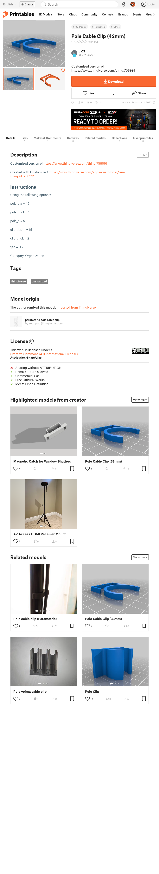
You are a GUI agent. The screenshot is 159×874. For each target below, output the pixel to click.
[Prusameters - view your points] (132, 4)
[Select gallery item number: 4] (47, 611)
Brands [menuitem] (123, 14)
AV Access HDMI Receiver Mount (39, 534)
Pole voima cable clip (30, 691)
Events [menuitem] (136, 14)
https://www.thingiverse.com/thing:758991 (75, 163)
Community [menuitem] (89, 14)
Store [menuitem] (60, 14)
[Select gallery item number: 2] (45, 453)
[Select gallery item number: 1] (41, 453)
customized (39, 281)
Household (99, 26)
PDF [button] (144, 154)
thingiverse (18, 281)
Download (116, 81)
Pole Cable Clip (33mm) (103, 461)
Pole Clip (92, 691)
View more (140, 399)
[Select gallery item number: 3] (44, 611)
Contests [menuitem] (108, 14)
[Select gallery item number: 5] (49, 611)
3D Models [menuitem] (45, 14)
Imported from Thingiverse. (77, 307)
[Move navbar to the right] (153, 14)
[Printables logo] (18, 14)
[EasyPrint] (124, 4)
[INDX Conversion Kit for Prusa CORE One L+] (113, 120)
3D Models (80, 26)
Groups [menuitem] (151, 14)
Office (116, 26)
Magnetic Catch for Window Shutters (42, 461)
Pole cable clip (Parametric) (35, 619)
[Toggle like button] (15, 468)
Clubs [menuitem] (73, 14)
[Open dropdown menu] (152, 35)
